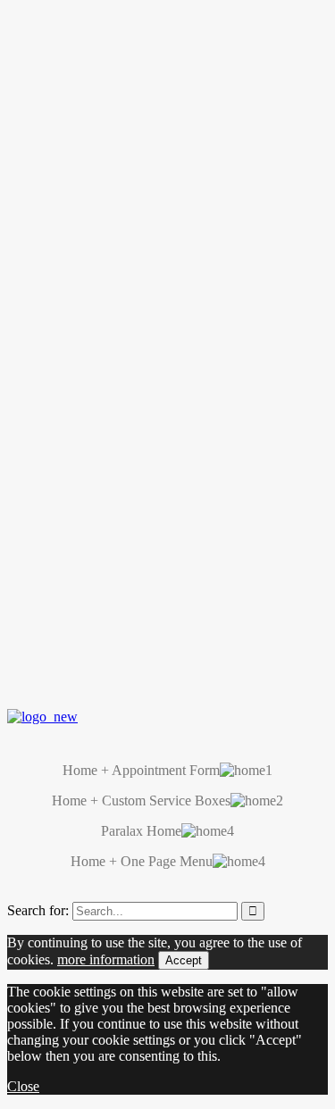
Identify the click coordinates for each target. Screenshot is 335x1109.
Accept (183, 960)
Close (23, 1086)
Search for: (38, 910)
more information (106, 959)
